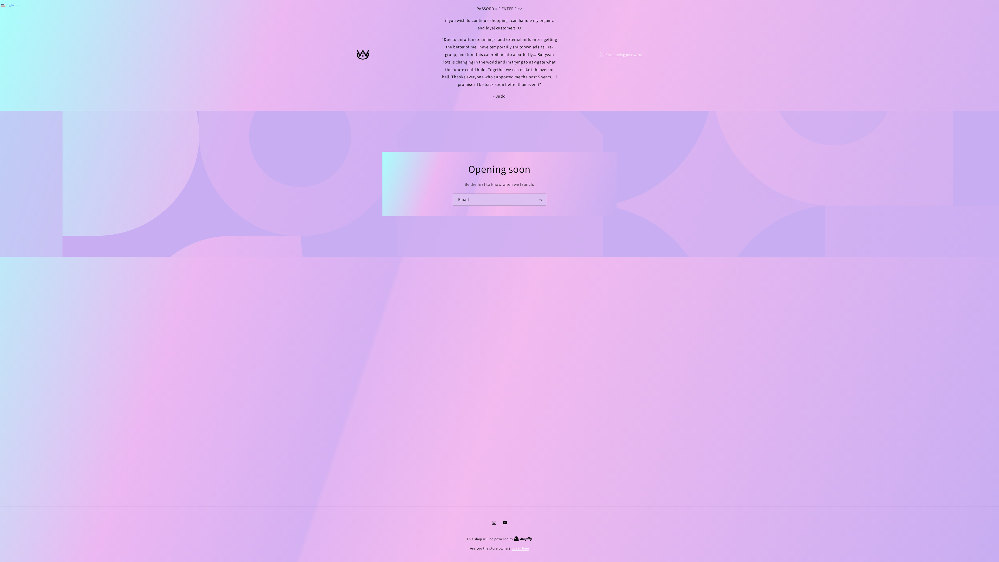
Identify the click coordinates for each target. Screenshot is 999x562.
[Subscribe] (540, 200)
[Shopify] (523, 539)
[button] (620, 55)
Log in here (520, 548)
